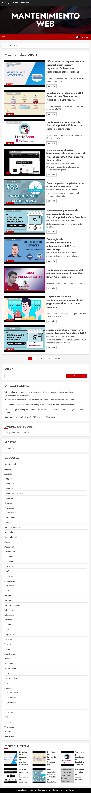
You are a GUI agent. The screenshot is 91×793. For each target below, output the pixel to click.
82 (50, 358)
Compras (8, 503)
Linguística (9, 634)
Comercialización (11, 483)
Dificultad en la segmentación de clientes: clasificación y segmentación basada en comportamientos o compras (65, 66)
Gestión (7, 595)
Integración (9, 615)
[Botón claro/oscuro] (78, 37)
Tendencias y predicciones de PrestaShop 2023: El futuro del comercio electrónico (64, 125)
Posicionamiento (11, 678)
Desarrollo (8, 532)
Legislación (9, 629)
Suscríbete (87, 37)
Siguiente (57, 358)
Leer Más (51, 86)
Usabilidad (9, 731)
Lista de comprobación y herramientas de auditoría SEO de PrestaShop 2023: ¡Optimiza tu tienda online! (66, 155)
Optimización (10, 668)
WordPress (9, 736)
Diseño (7, 542)
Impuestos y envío (12, 605)
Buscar (9, 369)
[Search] (83, 37)
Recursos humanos (12, 693)
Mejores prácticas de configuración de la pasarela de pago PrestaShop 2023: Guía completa (64, 302)
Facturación (9, 585)
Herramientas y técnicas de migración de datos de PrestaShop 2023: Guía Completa (66, 214)
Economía (8, 561)
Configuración (10, 512)
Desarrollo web (10, 537)
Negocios (8, 658)
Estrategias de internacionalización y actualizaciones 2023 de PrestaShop (60, 244)
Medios (7, 649)
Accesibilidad (10, 464)
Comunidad (9, 508)
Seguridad (8, 712)
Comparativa (9, 498)
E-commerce (9, 551)
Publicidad (9, 688)
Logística (8, 639)
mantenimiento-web (54, 75)
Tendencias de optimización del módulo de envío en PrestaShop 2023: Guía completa (64, 273)
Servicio (7, 722)
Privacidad (9, 683)
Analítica (8, 474)
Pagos (6, 673)
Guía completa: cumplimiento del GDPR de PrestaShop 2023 (65, 184)
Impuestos (8, 600)
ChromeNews (57, 790)
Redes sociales (10, 697)
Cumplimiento (10, 517)
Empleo (7, 571)
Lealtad (7, 624)
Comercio (8, 488)
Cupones (8, 522)
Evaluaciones (10, 581)
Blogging (8, 478)
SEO (8, 173)
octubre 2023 (10, 448)
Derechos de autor (12, 527)
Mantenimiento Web (45, 20)
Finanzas (8, 590)
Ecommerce (9, 556)
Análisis (7, 469)
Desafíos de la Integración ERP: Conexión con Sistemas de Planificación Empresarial (64, 96)
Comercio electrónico (13, 493)
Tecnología (10, 114)
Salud (6, 707)
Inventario (8, 620)
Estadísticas (9, 576)
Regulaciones (10, 702)
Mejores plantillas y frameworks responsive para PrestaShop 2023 (66, 331)
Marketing (10, 84)
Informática (9, 610)
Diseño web (9, 547)
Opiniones (8, 663)
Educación (8, 566)
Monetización (10, 654)
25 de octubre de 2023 (71, 75)
